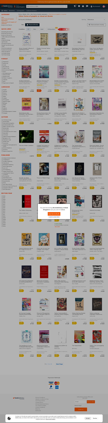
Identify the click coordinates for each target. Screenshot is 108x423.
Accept (87, 418)
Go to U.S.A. (54, 214)
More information (50, 419)
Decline (95, 418)
